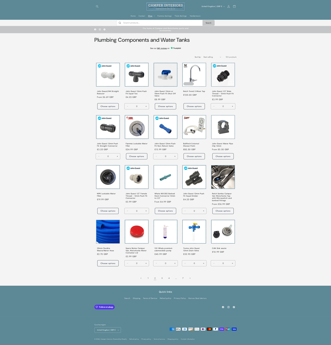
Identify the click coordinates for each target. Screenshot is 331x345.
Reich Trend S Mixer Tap (194, 91)
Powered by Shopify (120, 339)
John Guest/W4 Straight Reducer (108, 92)
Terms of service (159, 339)
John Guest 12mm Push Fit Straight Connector (107, 145)
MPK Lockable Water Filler (106, 195)
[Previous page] (141, 278)
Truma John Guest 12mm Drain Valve (191, 249)
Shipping (136, 298)
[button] (97, 6)
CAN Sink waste (219, 248)
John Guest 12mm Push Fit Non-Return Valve (165, 145)
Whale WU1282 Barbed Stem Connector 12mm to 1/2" (165, 196)
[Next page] (190, 278)
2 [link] (155, 278)
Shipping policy (173, 339)
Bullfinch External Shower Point (191, 145)
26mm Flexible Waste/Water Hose (105, 249)
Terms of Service (150, 298)
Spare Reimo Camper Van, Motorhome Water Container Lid (136, 250)
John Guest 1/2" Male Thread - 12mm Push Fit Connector (223, 93)
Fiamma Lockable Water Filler (136, 145)
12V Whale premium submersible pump (163, 249)
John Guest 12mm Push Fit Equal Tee (136, 92)
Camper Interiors (106, 339)
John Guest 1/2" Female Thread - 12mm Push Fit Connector (136, 196)
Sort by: (198, 57)
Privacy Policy (180, 298)
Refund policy (165, 298)
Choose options (108, 106)
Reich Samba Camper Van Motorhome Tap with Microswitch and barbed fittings (222, 197)
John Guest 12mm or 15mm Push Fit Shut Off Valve (165, 93)
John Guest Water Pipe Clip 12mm (222, 145)
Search (208, 23)
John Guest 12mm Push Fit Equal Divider (193, 195)
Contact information (188, 339)
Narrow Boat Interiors (197, 298)
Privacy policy (146, 339)
